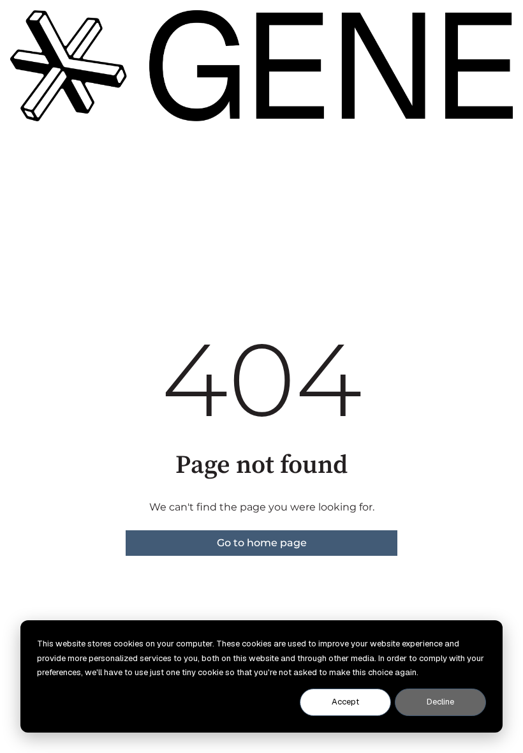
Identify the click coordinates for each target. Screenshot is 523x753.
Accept (345, 701)
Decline (440, 701)
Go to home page (262, 543)
